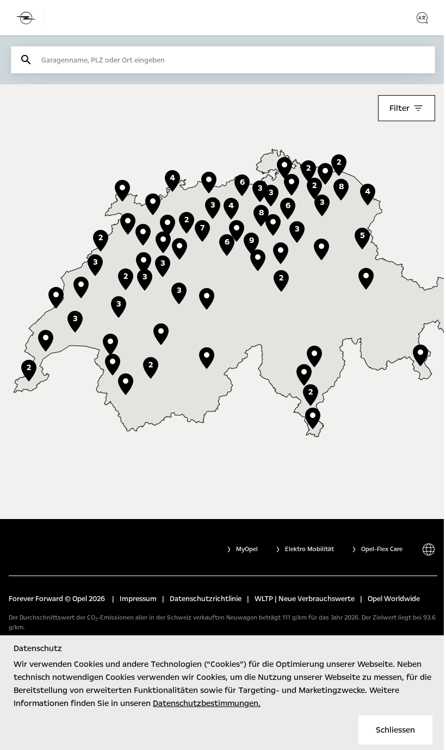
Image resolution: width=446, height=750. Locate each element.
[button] (280, 253)
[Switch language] (422, 18)
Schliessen (395, 729)
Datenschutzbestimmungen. (207, 703)
